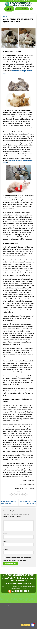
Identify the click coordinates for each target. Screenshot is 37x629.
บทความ (5, 16)
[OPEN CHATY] (33, 625)
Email (5, 542)
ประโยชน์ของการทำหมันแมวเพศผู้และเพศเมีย (9, 502)
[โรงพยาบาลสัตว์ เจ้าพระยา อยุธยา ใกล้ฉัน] (18, 4)
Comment (6, 519)
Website (5, 549)
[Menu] (31, 8)
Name (5, 534)
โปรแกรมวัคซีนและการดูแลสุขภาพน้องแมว (28, 502)
